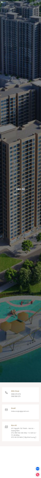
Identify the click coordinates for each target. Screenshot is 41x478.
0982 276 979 (16, 394)
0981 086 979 (15, 396)
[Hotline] (37, 474)
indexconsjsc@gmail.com (20, 411)
